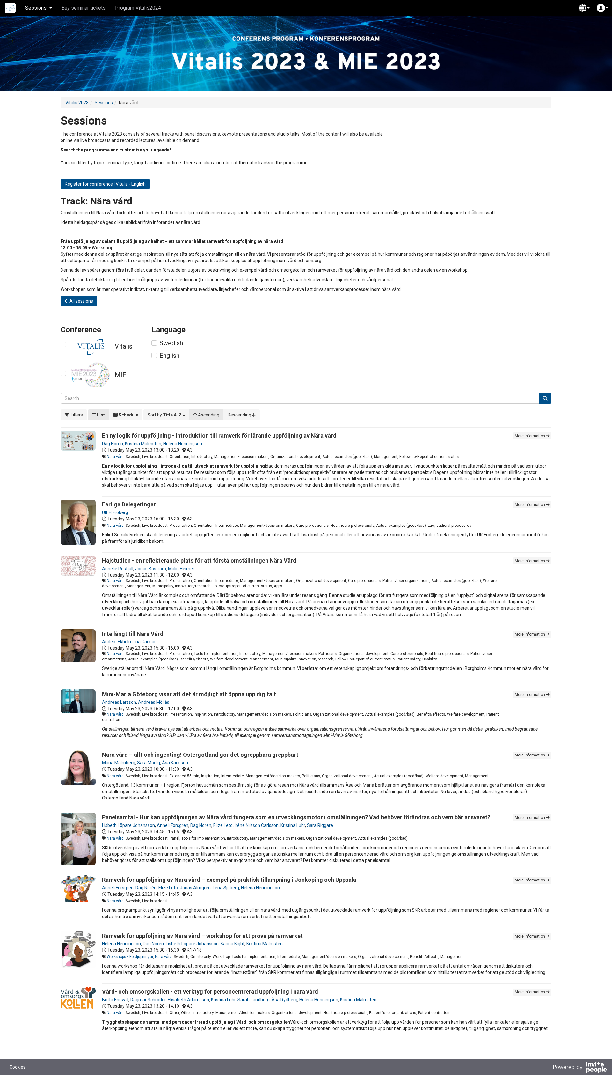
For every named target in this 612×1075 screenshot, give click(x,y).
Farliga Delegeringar (129, 504)
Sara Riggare (320, 825)
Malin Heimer (181, 568)
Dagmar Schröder (148, 999)
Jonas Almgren (195, 887)
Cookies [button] (18, 1067)
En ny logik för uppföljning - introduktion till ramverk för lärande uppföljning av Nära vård (219, 435)
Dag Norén (112, 443)
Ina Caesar (145, 641)
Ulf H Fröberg (115, 512)
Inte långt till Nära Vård (133, 633)
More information (530, 436)
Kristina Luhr (292, 825)
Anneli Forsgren (172, 825)
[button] (584, 8)
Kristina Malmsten (143, 443)
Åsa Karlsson (175, 762)
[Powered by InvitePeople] (580, 1068)
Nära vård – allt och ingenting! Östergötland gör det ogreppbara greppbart (200, 754)
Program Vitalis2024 (138, 8)
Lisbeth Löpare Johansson (128, 825)
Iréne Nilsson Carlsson (257, 825)
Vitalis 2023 (77, 102)
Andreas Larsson (119, 702)
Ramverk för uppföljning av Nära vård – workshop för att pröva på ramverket (202, 935)
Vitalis (123, 346)
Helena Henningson (182, 443)
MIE (120, 375)
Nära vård (115, 456)
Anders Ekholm (117, 641)
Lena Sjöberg (226, 887)
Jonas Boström (150, 568)
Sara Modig (148, 762)
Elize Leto (223, 825)
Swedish (171, 343)
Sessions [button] (36, 8)
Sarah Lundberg (253, 999)
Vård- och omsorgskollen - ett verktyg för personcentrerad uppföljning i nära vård (210, 991)
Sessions (104, 102)
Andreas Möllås (153, 702)
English (169, 355)
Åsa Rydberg (284, 999)
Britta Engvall (115, 999)
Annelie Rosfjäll (117, 568)
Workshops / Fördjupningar (130, 956)
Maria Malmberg (118, 762)
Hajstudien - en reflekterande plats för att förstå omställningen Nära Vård (199, 560)
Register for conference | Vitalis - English (105, 184)
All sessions (81, 301)
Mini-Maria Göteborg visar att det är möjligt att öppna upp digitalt (189, 694)
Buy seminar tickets (84, 8)
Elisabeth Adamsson (188, 999)
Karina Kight (232, 943)
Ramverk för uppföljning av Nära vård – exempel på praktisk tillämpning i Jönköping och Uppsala (229, 879)
